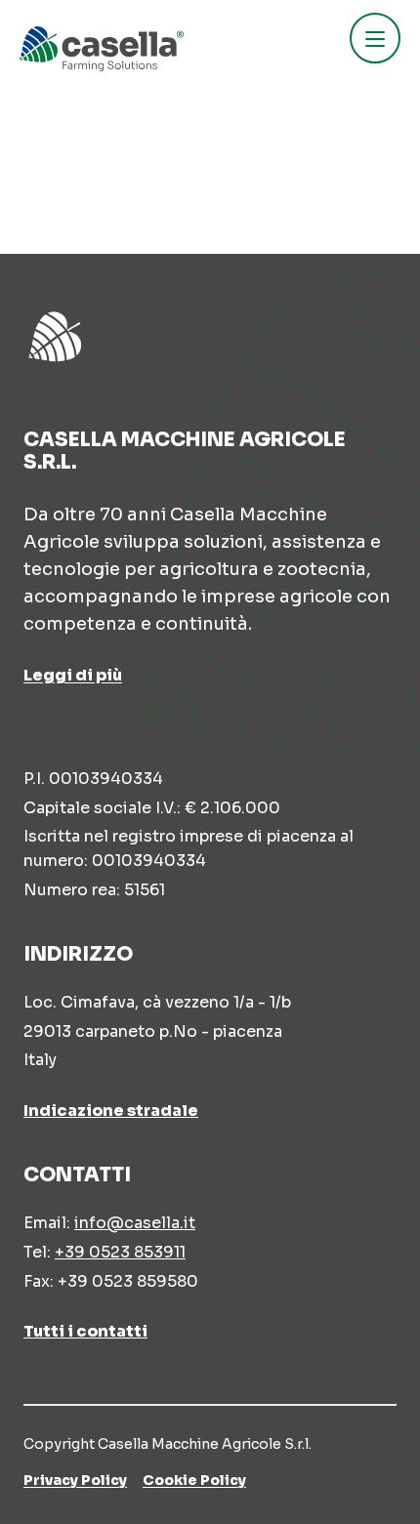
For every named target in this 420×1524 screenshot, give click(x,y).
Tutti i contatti (85, 1331)
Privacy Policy (75, 1480)
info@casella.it (134, 1223)
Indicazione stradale (110, 1110)
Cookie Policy (194, 1480)
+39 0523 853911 (120, 1252)
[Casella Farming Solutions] (102, 48)
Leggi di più (72, 675)
